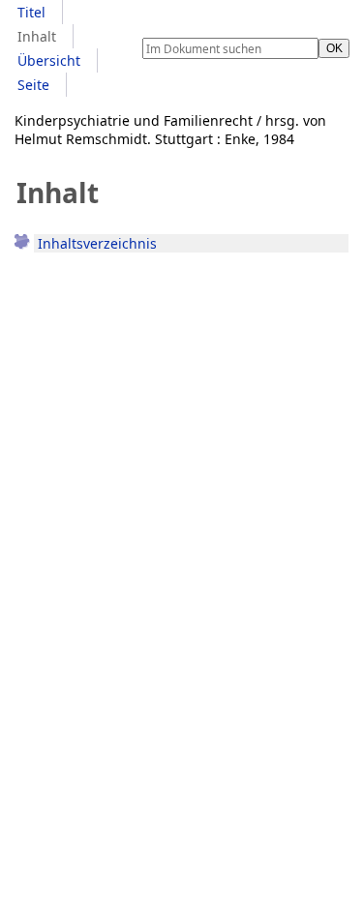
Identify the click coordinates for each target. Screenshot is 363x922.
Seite (33, 84)
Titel (31, 12)
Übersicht (48, 60)
